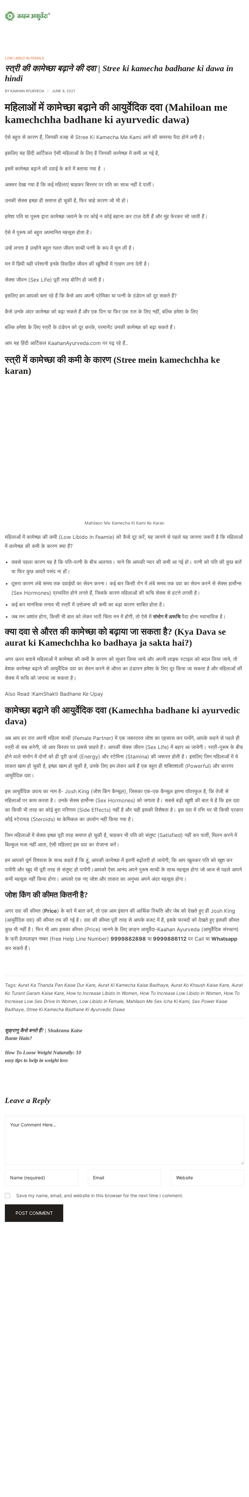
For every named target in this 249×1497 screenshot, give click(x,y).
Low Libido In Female (24, 58)
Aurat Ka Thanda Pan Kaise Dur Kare (56, 985)
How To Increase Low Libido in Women (180, 993)
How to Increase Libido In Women (101, 993)
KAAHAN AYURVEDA (27, 91)
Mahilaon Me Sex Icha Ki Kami (157, 1001)
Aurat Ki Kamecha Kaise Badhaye (133, 985)
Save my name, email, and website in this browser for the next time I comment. (99, 1195)
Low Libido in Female (101, 1001)
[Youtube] (19, 1449)
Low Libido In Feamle (87, 537)
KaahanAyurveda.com (74, 343)
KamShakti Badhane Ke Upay (67, 694)
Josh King (77, 791)
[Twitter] (68, 1449)
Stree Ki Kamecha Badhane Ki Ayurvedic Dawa (75, 1009)
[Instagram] (44, 1449)
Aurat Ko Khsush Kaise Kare (200, 985)
